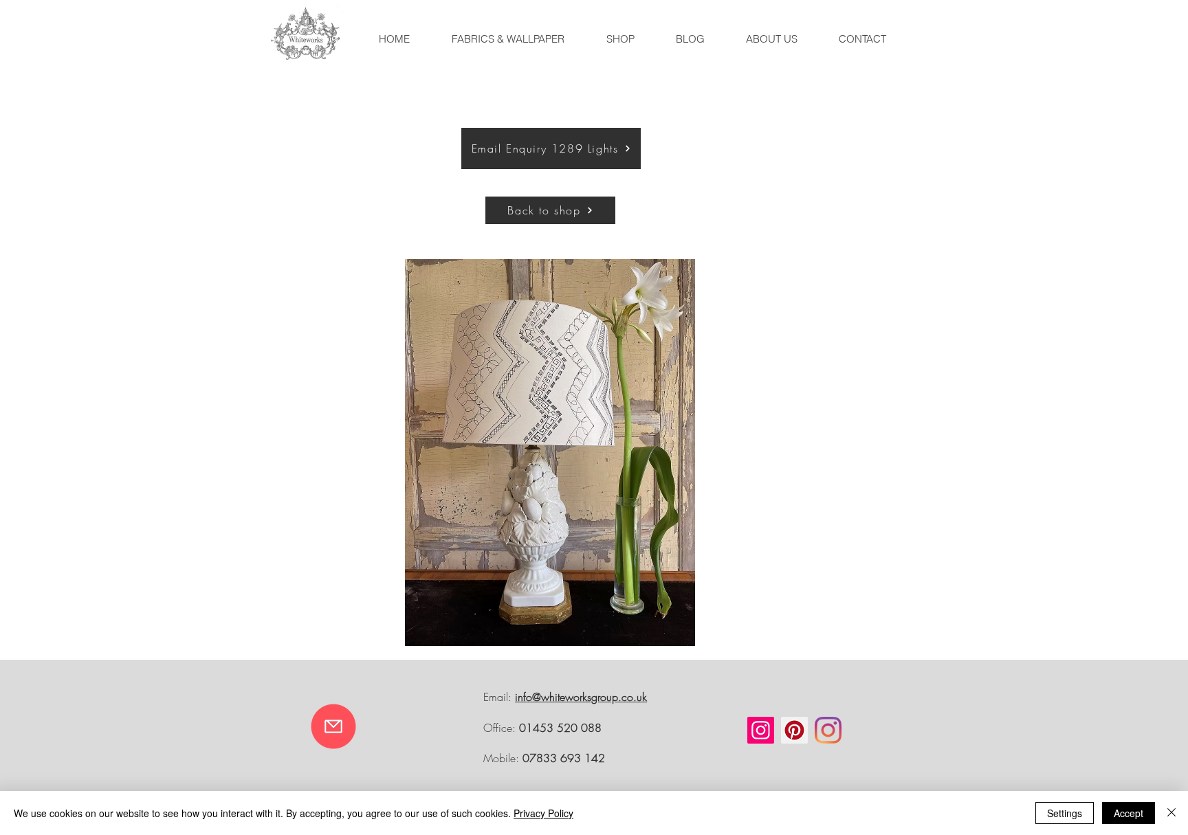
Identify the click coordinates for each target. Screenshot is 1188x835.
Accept (1128, 813)
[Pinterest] (794, 730)
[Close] (1171, 813)
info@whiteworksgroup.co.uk (581, 696)
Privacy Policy (543, 813)
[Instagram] (760, 730)
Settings (1064, 813)
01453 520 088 (560, 727)
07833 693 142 (563, 758)
